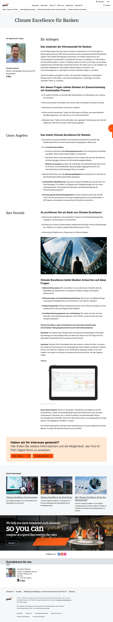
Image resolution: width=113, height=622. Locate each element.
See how (11, 543)
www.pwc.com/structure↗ (64, 600)
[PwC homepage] (6, 4)
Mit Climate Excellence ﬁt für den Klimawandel (52, 9)
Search (107, 5)
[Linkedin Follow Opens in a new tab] (59, 554)
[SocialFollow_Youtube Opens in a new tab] (62, 554)
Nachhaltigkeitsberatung (27, 9)
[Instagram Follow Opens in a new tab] (65, 554)
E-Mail (8, 76)
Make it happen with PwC (10, 9)
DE (108, 1)
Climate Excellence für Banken (77, 9)
